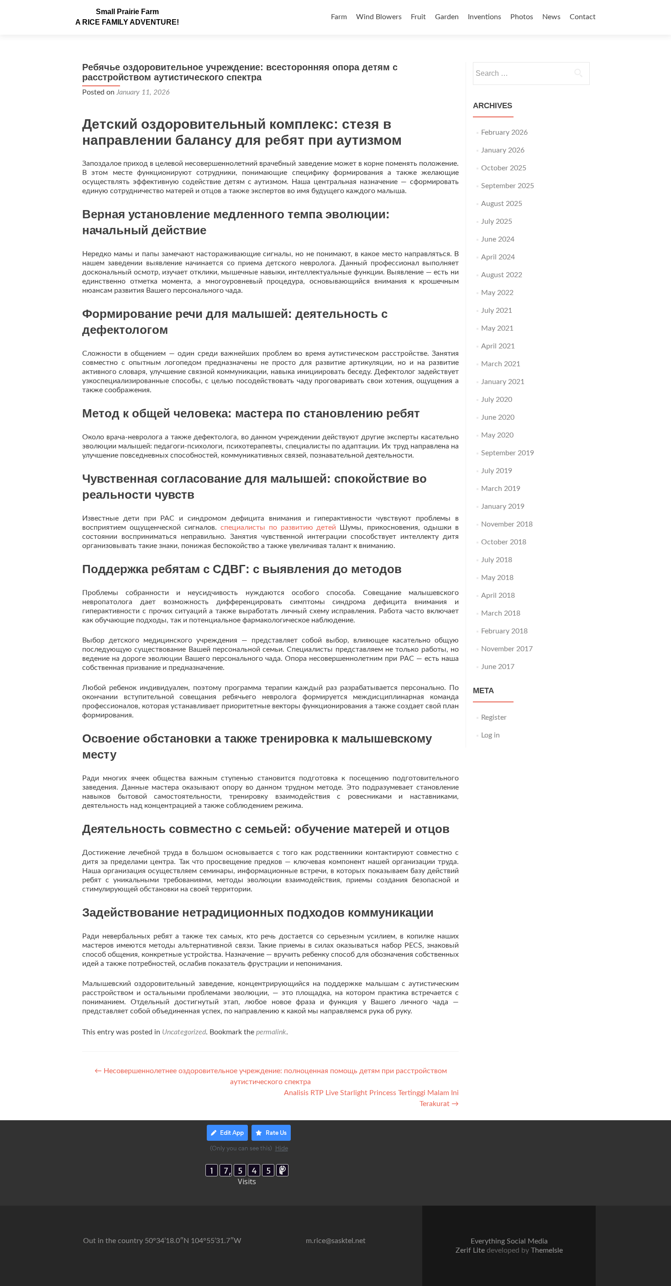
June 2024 (497, 239)
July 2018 (496, 560)
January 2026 (502, 150)
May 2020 (497, 435)
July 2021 (496, 310)
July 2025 (496, 221)
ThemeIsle (547, 1250)
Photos (521, 17)
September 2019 (507, 453)
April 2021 (498, 346)
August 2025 (501, 203)
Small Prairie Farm (127, 12)
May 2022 (497, 292)
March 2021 (500, 364)
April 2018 (498, 595)
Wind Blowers (379, 17)
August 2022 (501, 275)
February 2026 (504, 132)
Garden (447, 17)
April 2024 (498, 257)
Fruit (418, 17)
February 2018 (504, 631)
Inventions (484, 17)
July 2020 (496, 399)
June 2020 (497, 417)
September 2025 (507, 186)
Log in (490, 735)
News (551, 17)
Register (494, 717)
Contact (583, 17)
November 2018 (507, 524)
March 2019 (500, 488)
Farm (339, 17)
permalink (271, 1032)
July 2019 (496, 470)
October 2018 (503, 542)
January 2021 (502, 381)
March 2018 (500, 613)
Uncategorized (184, 1032)
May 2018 (497, 577)
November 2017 (507, 649)
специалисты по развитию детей (278, 527)
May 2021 (497, 328)
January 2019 (502, 506)
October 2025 (503, 168)
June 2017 (497, 666)
